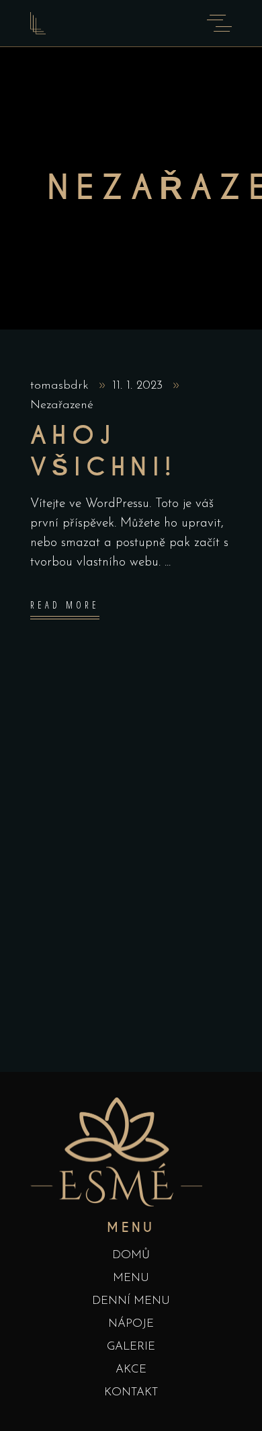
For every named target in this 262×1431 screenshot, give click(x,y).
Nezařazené (61, 405)
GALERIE (131, 1346)
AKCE (131, 1369)
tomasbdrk (61, 386)
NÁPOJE (131, 1323)
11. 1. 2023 (139, 386)
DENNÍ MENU (131, 1301)
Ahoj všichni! (103, 451)
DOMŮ (131, 1255)
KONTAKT (131, 1392)
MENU (131, 1278)
